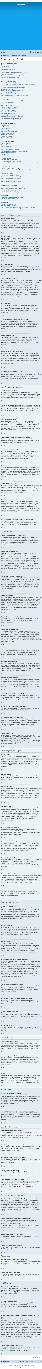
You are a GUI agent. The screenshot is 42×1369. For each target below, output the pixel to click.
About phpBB (4, 1293)
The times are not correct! (7, 86)
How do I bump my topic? (7, 119)
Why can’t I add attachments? (8, 112)
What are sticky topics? (7, 134)
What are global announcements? (9, 131)
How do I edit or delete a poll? (8, 108)
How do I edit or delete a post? (8, 102)
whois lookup (4, 1324)
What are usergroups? (6, 146)
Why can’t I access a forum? (8, 110)
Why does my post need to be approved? (11, 118)
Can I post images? (6, 130)
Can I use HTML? (5, 126)
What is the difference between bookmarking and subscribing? (16, 187)
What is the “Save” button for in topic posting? (12, 116)
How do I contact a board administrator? (11, 208)
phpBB (20, 458)
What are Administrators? (7, 143)
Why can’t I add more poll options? (9, 107)
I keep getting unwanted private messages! (11, 161)
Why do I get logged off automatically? (10, 75)
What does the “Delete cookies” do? (10, 77)
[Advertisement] (21, 28)
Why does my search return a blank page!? (11, 178)
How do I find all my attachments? (9, 198)
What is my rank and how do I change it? (11, 93)
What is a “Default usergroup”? (8, 152)
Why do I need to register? (7, 64)
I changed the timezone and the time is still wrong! (13, 87)
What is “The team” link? (7, 154)
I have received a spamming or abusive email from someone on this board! (19, 162)
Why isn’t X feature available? (8, 205)
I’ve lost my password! (6, 74)
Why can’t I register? (6, 68)
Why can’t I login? (5, 71)
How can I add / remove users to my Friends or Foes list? (15, 169)
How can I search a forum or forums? (10, 175)
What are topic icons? (6, 137)
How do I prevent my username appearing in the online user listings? (18, 84)
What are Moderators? (6, 144)
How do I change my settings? (8, 82)
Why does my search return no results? (11, 176)
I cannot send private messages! (9, 159)
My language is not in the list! (8, 89)
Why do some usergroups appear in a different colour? (14, 151)
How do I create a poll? (6, 105)
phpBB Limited (10, 1290)
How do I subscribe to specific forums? (10, 190)
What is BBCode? (5, 125)
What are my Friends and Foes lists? (10, 168)
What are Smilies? (5, 128)
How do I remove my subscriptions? (10, 191)
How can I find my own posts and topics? (11, 181)
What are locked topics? (7, 136)
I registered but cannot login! (8, 69)
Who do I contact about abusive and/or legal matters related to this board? (19, 207)
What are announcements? (7, 133)
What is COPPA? (5, 66)
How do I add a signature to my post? (10, 104)
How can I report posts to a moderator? (10, 115)
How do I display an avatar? (8, 92)
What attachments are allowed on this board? (12, 197)
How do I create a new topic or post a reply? (12, 100)
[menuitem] (3, 52)
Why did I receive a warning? (8, 113)
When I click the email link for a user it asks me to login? (15, 95)
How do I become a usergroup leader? (10, 149)
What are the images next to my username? (12, 90)
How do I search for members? (8, 180)
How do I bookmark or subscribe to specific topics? (13, 188)
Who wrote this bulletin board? (8, 204)
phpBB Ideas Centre (6, 1306)
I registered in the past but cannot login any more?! (13, 72)
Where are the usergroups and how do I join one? (13, 148)
